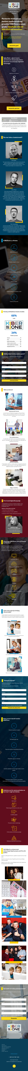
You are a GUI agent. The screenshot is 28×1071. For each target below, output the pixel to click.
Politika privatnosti (14, 1053)
